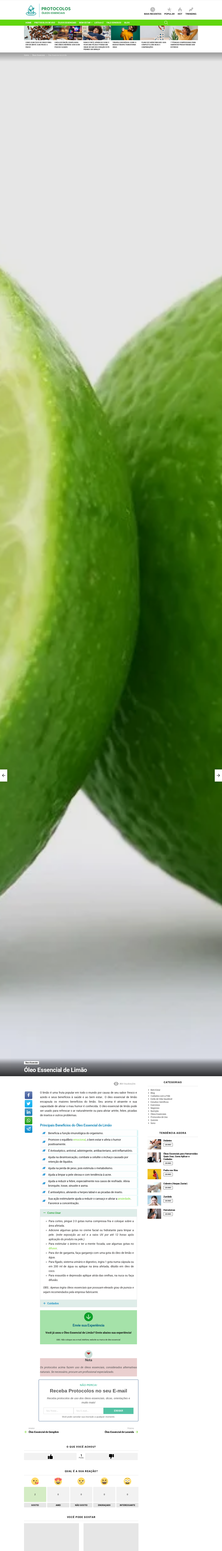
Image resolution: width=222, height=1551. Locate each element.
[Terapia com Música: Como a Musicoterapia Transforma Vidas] (125, 33)
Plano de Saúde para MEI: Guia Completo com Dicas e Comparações (154, 44)
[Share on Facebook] (28, 1095)
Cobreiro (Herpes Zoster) (175, 1183)
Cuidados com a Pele (160, 1096)
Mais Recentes (152, 14)
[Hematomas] (154, 1214)
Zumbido (167, 1196)
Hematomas (169, 1210)
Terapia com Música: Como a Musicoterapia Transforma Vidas (124, 44)
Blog (127, 22)
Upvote (50, 1456)
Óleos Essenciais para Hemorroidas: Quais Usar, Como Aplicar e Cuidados (180, 1156)
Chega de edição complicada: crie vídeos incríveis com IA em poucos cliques (67, 44)
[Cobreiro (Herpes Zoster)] (154, 1187)
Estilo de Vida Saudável (161, 1099)
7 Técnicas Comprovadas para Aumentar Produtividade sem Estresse (183, 44)
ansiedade (124, 1198)
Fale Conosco (114, 22)
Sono (153, 1123)
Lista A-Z (99, 22)
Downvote (111, 1456)
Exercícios (155, 1105)
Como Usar (54, 1212)
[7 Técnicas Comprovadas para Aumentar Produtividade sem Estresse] (183, 33)
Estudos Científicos (160, 1102)
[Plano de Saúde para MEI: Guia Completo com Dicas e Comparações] (154, 33)
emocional (79, 1139)
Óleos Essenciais (67, 22)
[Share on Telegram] (28, 1129)
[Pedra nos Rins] (154, 1174)
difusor (53, 1248)
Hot (180, 14)
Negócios (155, 1108)
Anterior (25, 39)
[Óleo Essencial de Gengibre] (3, 775)
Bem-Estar (84, 22)
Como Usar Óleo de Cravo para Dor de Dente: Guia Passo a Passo (38, 44)
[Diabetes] (154, 1144)
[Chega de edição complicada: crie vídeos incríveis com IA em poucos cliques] (67, 33)
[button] (88, 1213)
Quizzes (154, 1120)
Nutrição (155, 1111)
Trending (190, 14)
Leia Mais (168, 1144)
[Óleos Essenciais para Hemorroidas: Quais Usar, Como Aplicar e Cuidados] (154, 1157)
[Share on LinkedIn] (28, 1112)
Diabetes (167, 1140)
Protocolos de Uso (44, 22)
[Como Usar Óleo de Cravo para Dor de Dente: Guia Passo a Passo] (38, 33)
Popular (169, 14)
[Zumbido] (154, 1200)
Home (28, 22)
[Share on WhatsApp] (28, 1120)
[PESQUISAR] (166, 23)
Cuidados (53, 1303)
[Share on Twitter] (28, 1103)
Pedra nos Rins (170, 1170)
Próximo (196, 39)
